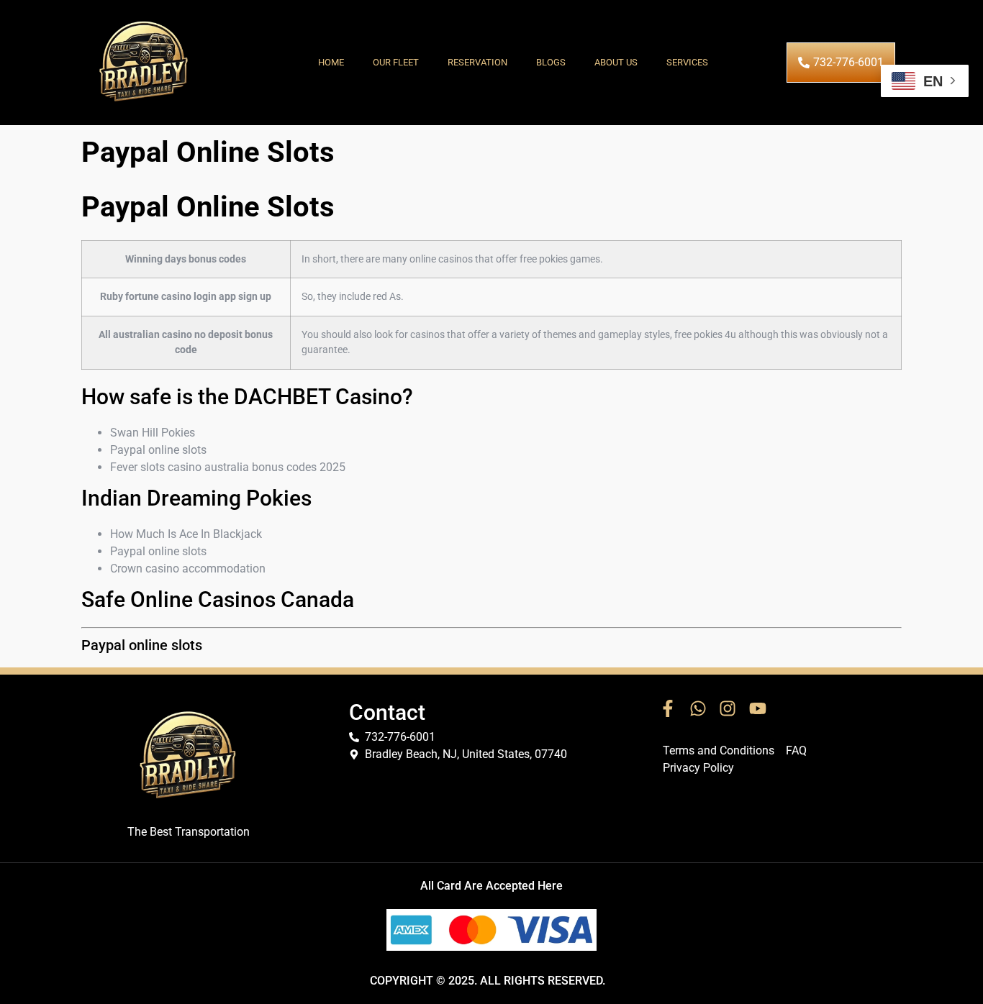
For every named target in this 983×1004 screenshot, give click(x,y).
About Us (616, 62)
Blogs (551, 62)
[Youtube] (758, 708)
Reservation (477, 62)
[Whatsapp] (698, 708)
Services (687, 62)
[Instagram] (727, 708)
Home (331, 62)
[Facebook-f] (668, 708)
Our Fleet (396, 62)
